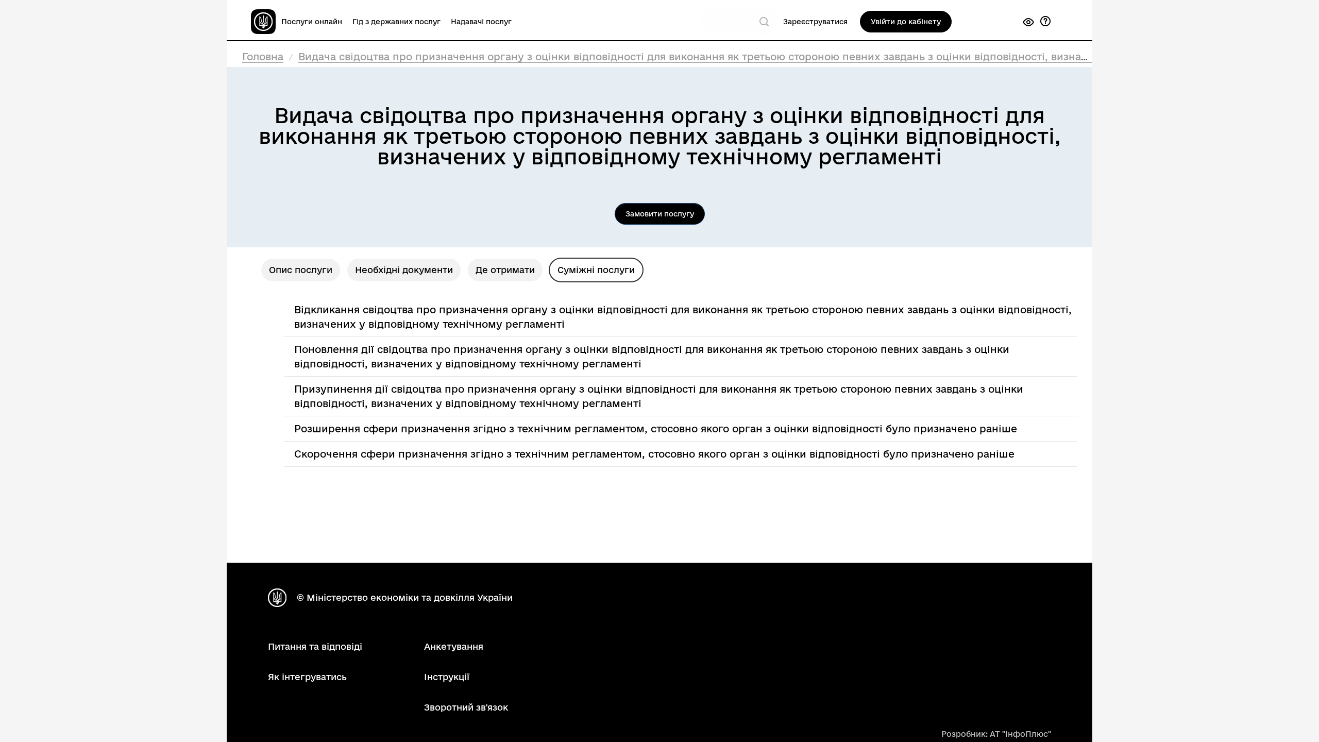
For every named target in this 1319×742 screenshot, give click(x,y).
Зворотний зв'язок (466, 707)
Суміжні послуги (596, 270)
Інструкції (446, 677)
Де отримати (505, 270)
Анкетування (453, 646)
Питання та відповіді (315, 646)
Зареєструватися (815, 22)
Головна (262, 56)
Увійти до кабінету (906, 22)
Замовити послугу (659, 214)
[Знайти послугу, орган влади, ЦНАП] (764, 21)
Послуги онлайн (311, 22)
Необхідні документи (404, 270)
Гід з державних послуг (396, 22)
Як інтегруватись (307, 677)
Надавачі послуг (481, 22)
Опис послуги (300, 270)
